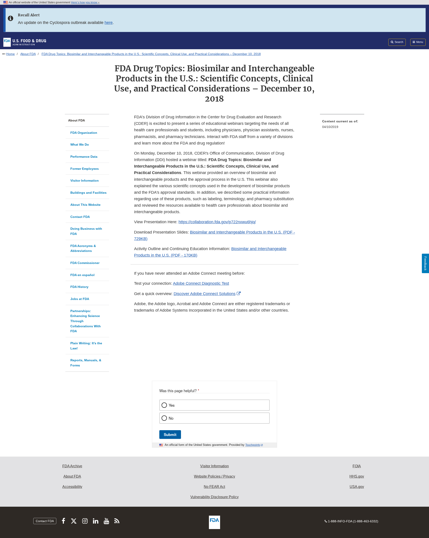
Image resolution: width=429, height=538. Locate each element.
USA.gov (357, 487)
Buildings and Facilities (88, 192)
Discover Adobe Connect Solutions (205, 293)
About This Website (85, 204)
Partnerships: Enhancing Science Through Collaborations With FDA (85, 321)
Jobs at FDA (79, 299)
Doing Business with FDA (86, 231)
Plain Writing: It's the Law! (86, 345)
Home (10, 54)
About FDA (28, 54)
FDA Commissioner (84, 263)
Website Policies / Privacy (214, 476)
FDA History (79, 287)
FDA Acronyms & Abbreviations (83, 248)
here (109, 22)
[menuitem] (342, 125)
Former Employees (84, 168)
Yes (172, 405)
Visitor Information (84, 180)
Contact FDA (80, 217)
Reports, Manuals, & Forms (85, 362)
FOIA (357, 466)
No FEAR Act (214, 487)
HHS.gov (356, 476)
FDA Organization (83, 132)
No (171, 418)
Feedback (425, 263)
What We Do (79, 144)
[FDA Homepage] (24, 42)
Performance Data (83, 156)
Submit (170, 434)
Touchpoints (252, 445)
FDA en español (82, 275)
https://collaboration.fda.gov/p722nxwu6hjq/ (217, 222)
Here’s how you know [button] (84, 2)
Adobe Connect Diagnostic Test (201, 283)
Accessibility (72, 487)
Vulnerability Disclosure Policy (214, 497)
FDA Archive (72, 466)
